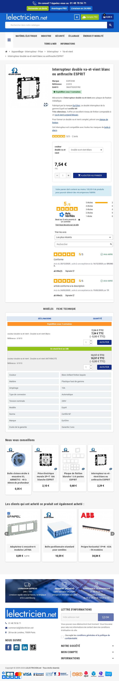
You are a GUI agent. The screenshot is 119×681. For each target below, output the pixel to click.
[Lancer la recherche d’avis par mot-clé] (111, 244)
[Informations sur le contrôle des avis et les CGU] (79, 219)
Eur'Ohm (76, 105)
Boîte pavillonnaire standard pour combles (59, 548)
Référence (57, 84)
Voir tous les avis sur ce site (67, 225)
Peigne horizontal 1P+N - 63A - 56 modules (96, 548)
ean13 (55, 87)
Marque (55, 81)
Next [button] (113, 534)
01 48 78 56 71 (78, 3)
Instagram (16, 647)
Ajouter (104, 342)
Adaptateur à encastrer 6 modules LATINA (23, 548)
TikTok (33, 647)
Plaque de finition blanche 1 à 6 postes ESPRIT (73, 476)
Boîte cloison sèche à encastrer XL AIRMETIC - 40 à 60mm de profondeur (18, 478)
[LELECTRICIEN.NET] (27, 17)
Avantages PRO (59, 8)
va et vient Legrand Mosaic (66, 115)
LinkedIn (25, 647)
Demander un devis (37, 8)
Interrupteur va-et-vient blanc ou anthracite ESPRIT (100, 476)
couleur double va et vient (60, 149)
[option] (22, 537)
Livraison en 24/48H (81, 8)
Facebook (8, 647)
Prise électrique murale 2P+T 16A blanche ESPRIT (46, 476)
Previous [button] (6, 534)
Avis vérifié (108, 254)
